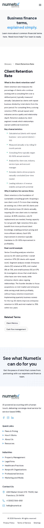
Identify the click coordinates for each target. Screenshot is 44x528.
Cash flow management (16, 329)
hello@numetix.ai (13, 505)
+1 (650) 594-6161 (14, 500)
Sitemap (37, 523)
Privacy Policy (8, 523)
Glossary (7, 64)
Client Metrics (12, 323)
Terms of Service (24, 523)
